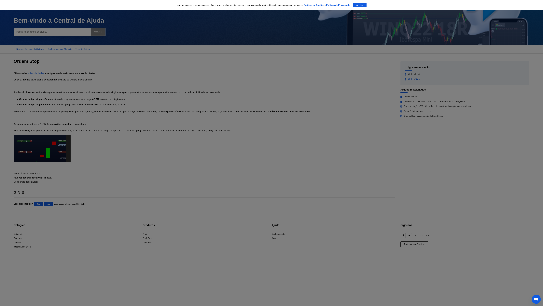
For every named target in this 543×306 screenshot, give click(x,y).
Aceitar (359, 5)
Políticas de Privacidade (338, 5)
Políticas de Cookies (314, 5)
